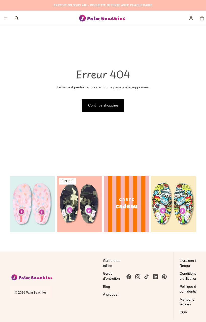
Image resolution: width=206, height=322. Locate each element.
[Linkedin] (155, 277)
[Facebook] (129, 277)
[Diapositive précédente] (15, 203)
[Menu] (6, 18)
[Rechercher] (16, 18)
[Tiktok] (146, 277)
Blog (106, 286)
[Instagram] (138, 277)
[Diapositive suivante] (49, 203)
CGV (183, 312)
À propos (110, 294)
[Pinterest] (164, 277)
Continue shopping (103, 105)
